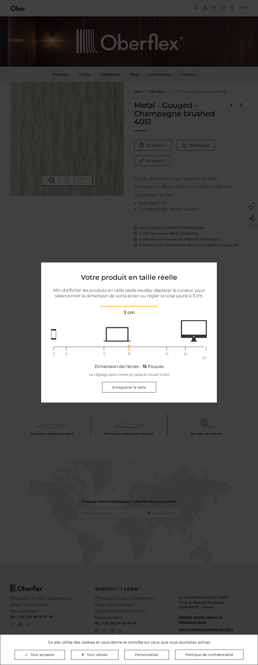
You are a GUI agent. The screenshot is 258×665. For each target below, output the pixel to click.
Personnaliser (147, 654)
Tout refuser (97, 654)
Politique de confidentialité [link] (209, 654)
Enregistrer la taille (129, 387)
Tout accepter (42, 654)
